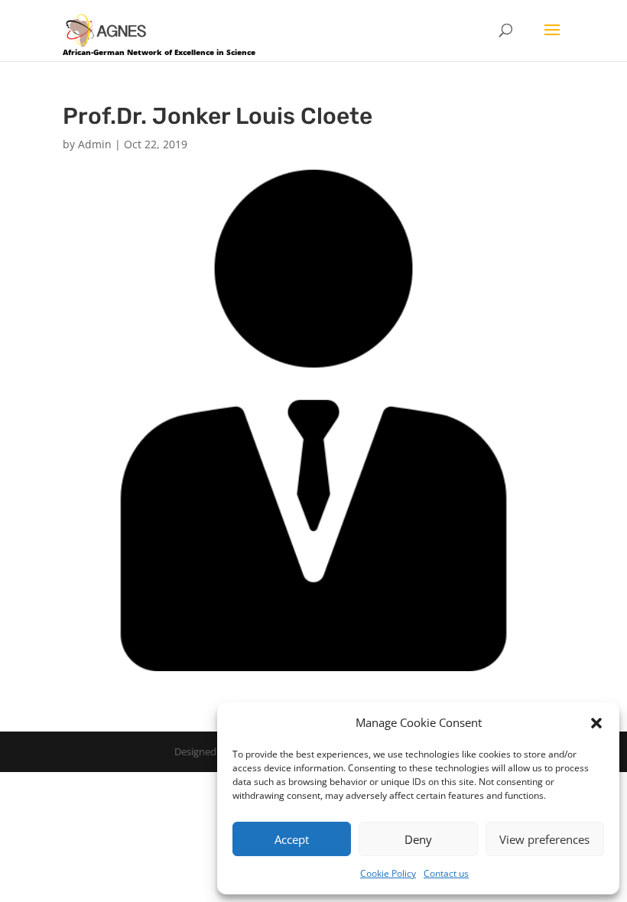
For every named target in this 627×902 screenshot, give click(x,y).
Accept (292, 839)
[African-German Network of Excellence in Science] (106, 29)
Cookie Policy (388, 873)
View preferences (544, 839)
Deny (418, 839)
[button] (596, 723)
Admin (95, 144)
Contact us (446, 873)
